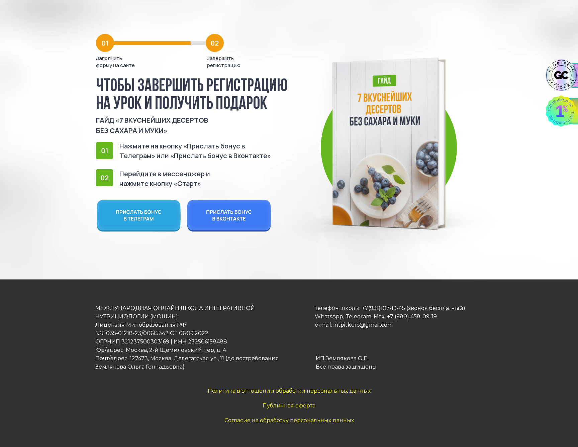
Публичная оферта (289, 405)
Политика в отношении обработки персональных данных (289, 391)
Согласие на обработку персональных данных (289, 420)
